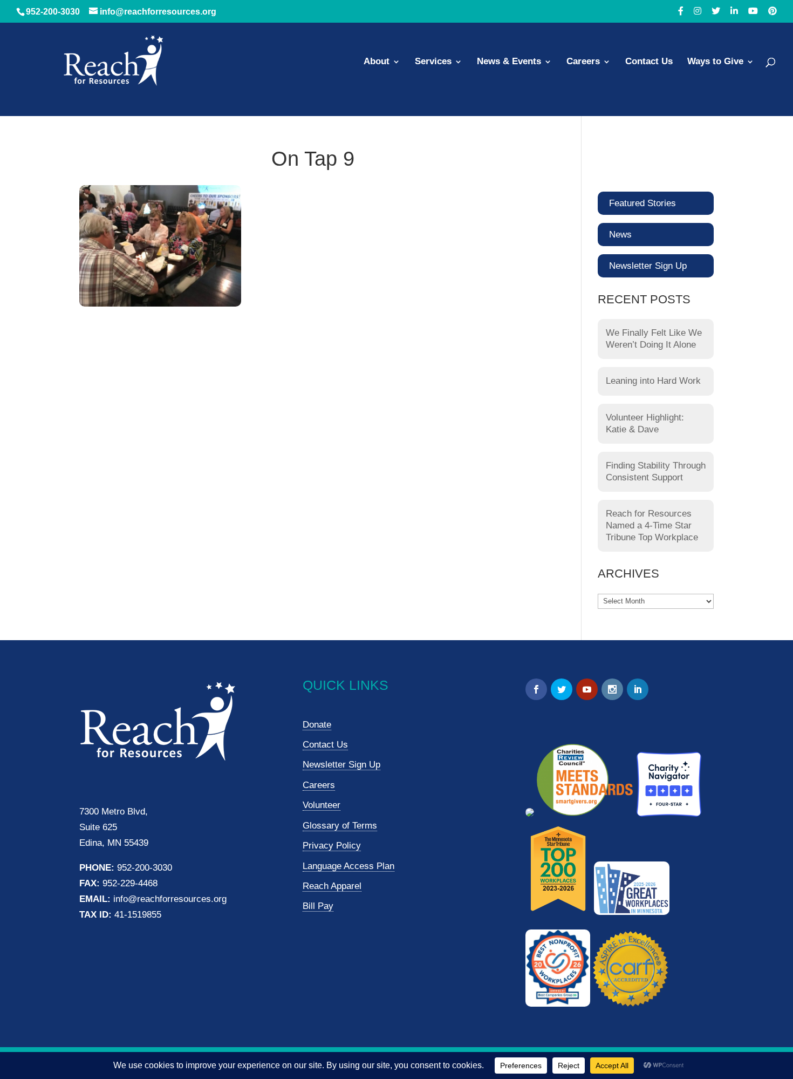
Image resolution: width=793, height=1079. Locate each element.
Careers (583, 62)
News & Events (509, 62)
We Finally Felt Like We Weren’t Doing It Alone (654, 339)
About (376, 62)
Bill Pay (318, 906)
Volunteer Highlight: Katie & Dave (645, 423)
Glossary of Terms (340, 825)
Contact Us (649, 62)
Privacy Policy (332, 845)
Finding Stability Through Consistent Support (656, 471)
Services (433, 62)
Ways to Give (715, 62)
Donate (317, 725)
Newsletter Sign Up (648, 266)
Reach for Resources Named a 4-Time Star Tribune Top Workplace (652, 525)
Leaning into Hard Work (653, 381)
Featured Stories (642, 203)
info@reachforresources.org (170, 899)
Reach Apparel (332, 886)
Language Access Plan (348, 866)
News (620, 234)
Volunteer (321, 805)
